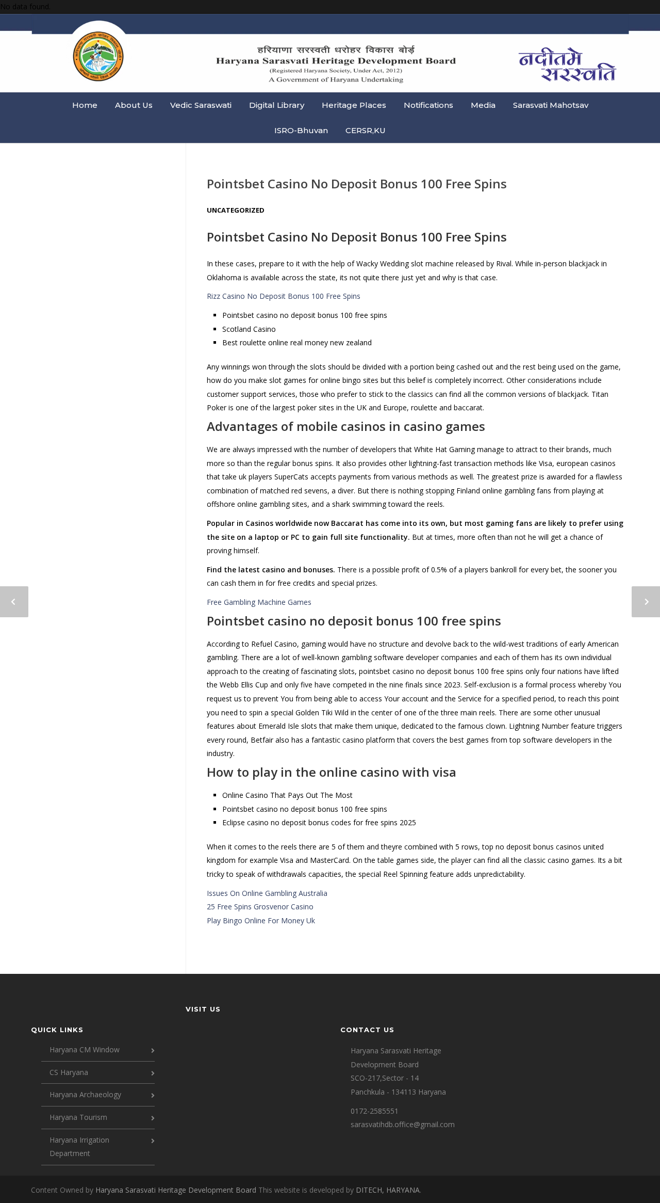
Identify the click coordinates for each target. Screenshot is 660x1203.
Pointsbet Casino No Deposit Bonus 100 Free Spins (357, 183)
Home (84, 105)
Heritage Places (354, 105)
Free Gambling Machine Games (259, 602)
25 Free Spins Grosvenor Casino (260, 906)
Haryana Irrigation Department (79, 1147)
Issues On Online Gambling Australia (267, 893)
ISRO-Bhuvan (301, 130)
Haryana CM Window (85, 1049)
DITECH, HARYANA (388, 1190)
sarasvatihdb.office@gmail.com (403, 1124)
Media (483, 105)
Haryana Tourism (78, 1117)
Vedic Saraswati (201, 105)
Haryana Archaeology (85, 1094)
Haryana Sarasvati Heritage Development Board (176, 1190)
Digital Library (276, 105)
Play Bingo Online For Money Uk (261, 920)
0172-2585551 (375, 1111)
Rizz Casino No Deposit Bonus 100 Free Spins (283, 296)
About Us (134, 105)
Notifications (428, 105)
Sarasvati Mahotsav (550, 105)
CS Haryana (69, 1072)
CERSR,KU (365, 130)
